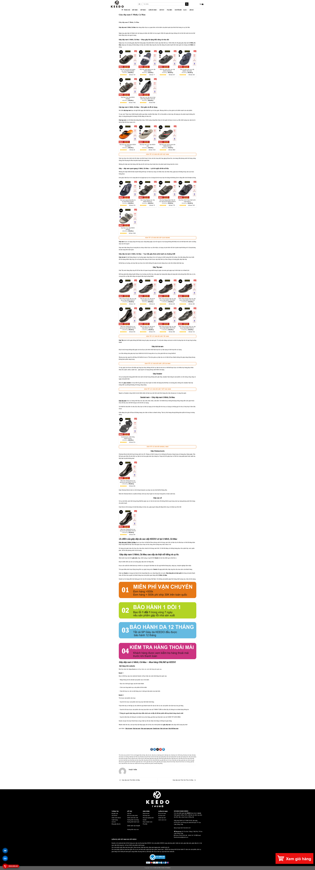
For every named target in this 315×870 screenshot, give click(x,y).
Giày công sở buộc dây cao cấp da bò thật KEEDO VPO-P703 (187, 299)
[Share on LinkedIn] (163, 749)
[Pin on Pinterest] (160, 749)
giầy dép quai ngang (161, 761)
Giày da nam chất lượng (143, 758)
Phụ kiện (169, 10)
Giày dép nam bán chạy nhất (136, 760)
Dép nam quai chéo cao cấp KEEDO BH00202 (167, 70)
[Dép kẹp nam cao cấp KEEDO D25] (148, 134)
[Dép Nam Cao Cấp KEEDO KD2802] (128, 87)
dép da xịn (154, 755)
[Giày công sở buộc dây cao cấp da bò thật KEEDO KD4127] (128, 288)
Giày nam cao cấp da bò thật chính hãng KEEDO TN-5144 (147, 98)
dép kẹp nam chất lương (177, 755)
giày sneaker (127, 383)
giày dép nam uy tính (151, 761)
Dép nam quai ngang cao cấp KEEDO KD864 (147, 70)
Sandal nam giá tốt (149, 763)
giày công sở (128, 758)
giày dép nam (167, 724)
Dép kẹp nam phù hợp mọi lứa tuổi (148, 756)
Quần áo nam (153, 10)
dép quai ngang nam (183, 756)
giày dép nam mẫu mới (186, 760)
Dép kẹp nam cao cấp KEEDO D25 (147, 145)
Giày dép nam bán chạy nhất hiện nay (152, 760)
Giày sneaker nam (147, 822)
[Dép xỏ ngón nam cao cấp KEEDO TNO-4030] (187, 59)
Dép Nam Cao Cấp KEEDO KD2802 (128, 98)
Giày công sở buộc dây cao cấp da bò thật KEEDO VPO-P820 (167, 299)
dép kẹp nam (167, 755)
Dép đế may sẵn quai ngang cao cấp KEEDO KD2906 (127, 70)
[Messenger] (5, 850)
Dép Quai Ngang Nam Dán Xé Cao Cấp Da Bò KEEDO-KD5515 (167, 200)
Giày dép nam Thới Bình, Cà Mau (130, 780)
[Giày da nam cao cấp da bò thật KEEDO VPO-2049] (148, 288)
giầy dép (152, 758)
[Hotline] (5, 866)
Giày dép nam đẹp (176, 760)
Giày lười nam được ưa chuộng (183, 761)
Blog (185, 10)
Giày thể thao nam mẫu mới (127, 763)
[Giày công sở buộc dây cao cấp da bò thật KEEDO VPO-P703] (187, 288)
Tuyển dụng (115, 820)
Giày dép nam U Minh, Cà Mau (127, 27)
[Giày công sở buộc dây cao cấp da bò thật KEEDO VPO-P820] (167, 288)
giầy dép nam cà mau (166, 760)
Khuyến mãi (178, 10)
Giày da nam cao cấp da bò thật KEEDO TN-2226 (147, 327)
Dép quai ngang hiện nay (172, 756)
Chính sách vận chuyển (133, 825)
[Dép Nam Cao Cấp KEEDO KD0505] (128, 217)
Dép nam (143, 10)
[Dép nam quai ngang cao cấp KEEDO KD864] (148, 59)
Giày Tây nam (122, 270)
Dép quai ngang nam (146, 728)
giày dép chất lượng (159, 758)
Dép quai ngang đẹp (161, 756)
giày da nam (135, 758)
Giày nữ (161, 10)
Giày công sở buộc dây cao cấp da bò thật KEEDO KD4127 (127, 299)
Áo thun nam (161, 815)
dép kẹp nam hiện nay (134, 756)
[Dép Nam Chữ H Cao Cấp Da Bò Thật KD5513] (187, 189)
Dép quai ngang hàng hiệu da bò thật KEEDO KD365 (128, 200)
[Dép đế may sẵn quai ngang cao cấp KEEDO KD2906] (128, 59)
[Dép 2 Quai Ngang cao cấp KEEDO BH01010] (148, 189)
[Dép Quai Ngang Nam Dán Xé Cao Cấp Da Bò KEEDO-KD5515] (167, 189)
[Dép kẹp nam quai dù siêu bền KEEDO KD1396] (167, 134)
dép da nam (148, 755)
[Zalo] (5, 858)
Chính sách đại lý (116, 817)
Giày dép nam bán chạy (183, 758)
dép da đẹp (142, 755)
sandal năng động (158, 763)
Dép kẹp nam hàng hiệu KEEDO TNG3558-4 (128, 145)
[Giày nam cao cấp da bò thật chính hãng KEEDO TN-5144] (148, 87)
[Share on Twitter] (154, 749)
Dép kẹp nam (122, 120)
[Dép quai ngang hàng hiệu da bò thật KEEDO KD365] (128, 189)
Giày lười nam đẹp (171, 761)
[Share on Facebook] (151, 749)
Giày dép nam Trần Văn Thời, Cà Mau (183, 780)
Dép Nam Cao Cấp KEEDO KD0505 (128, 228)
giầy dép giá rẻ (167, 758)
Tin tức (132, 755)
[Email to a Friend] (157, 749)
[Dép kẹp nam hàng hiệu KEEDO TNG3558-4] (128, 134)
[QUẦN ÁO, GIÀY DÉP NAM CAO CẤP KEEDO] (123, 4)
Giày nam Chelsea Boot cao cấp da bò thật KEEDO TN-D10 (128, 327)
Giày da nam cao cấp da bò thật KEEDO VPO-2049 (147, 299)
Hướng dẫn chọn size (133, 829)
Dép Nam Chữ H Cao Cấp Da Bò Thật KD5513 (187, 200)
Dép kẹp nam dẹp (187, 755)
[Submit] (186, 4)
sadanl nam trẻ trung (139, 763)
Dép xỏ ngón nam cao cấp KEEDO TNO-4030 (187, 70)
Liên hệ (191, 10)
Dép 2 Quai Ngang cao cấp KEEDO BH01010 (148, 200)
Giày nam (134, 10)
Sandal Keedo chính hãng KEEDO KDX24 (128, 437)
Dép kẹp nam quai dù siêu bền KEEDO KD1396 (167, 145)
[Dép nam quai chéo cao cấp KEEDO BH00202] (167, 59)
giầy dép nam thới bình (130, 761)
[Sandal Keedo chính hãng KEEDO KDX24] (128, 426)
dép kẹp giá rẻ (160, 755)
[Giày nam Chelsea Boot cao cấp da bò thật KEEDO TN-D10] (128, 316)
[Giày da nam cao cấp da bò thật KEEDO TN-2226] (148, 316)
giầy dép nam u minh (141, 761)
